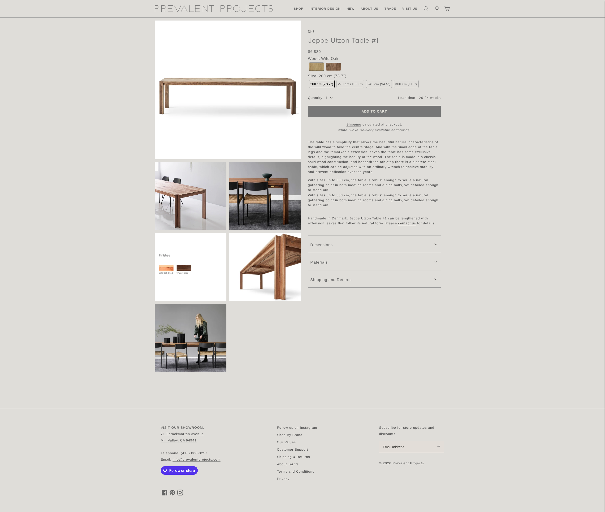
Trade (390, 8)
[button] (316, 67)
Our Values (286, 442)
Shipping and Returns (331, 279)
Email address (396, 441)
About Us (369, 8)
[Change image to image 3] (265, 196)
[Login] (437, 9)
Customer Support (292, 449)
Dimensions (321, 245)
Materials (319, 262)
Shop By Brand (289, 435)
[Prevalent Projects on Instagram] (180, 494)
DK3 (311, 32)
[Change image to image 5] (265, 267)
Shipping (353, 124)
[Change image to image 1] (228, 90)
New (350, 8)
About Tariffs (288, 464)
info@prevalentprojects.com (196, 459)
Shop (298, 8)
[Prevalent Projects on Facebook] (165, 494)
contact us (407, 223)
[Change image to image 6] (190, 338)
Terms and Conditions (295, 471)
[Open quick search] (426, 9)
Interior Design (325, 8)
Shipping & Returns (293, 457)
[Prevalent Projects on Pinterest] (172, 494)
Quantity (315, 98)
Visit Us (409, 8)
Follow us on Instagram (297, 427)
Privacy (283, 479)
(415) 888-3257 (194, 453)
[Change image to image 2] (190, 196)
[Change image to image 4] (190, 267)
